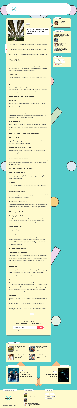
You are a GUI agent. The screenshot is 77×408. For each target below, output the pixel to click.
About (48, 9)
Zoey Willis (62, 21)
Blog (28, 23)
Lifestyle (57, 62)
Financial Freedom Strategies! (51, 375)
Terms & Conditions (12, 405)
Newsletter (53, 9)
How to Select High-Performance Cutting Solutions (41, 356)
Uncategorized (58, 64)
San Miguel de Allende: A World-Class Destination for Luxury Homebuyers (21, 348)
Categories (43, 9)
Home (39, 9)
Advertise (58, 9)
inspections (30, 105)
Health (62, 59)
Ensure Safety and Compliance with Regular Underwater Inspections (26, 375)
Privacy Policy (5, 405)
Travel (63, 62)
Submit (40, 327)
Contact (62, 9)
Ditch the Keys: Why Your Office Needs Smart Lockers (41, 348)
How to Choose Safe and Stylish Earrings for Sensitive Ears (20, 356)
